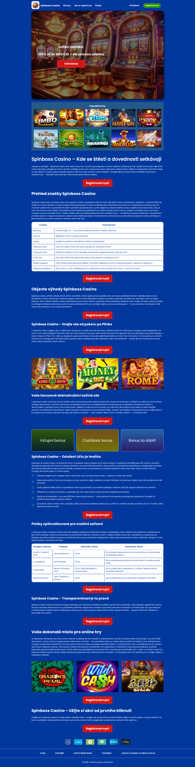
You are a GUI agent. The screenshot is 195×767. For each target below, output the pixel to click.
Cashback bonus (97, 440)
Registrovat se (152, 5)
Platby (98, 5)
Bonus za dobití (142, 440)
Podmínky (107, 753)
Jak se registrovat (83, 5)
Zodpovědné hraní (83, 753)
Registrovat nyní (97, 183)
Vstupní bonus (53, 440)
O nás (42, 753)
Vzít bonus (71, 63)
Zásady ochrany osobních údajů (138, 753)
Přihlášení (134, 5)
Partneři (59, 753)
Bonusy (67, 5)
